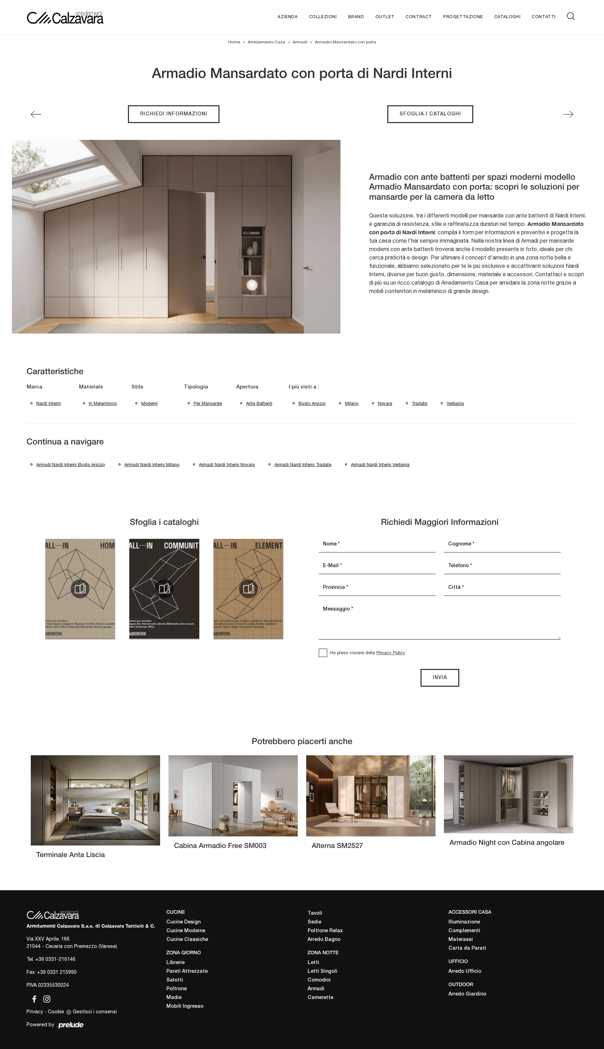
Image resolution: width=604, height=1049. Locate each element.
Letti (313, 963)
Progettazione (463, 17)
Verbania (455, 403)
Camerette (320, 998)
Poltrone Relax (325, 931)
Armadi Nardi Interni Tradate (302, 464)
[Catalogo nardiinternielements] (248, 588)
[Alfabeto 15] (568, 114)
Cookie (56, 1011)
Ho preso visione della (367, 652)
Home (234, 42)
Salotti (174, 980)
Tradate (419, 403)
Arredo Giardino (467, 994)
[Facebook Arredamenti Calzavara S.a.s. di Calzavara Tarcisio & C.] (33, 998)
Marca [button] (34, 387)
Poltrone (176, 989)
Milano (351, 403)
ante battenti (259, 403)
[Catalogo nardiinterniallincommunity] (164, 588)
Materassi (460, 939)
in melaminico (103, 403)
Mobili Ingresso (184, 1006)
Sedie (314, 922)
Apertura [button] (247, 387)
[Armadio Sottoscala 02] (36, 114)
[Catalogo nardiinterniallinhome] (80, 588)
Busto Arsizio (312, 403)
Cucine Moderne (185, 931)
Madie (173, 998)
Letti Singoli (322, 971)
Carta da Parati (467, 948)
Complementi (464, 931)
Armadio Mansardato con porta (345, 42)
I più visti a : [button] (304, 387)
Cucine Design (183, 922)
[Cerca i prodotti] (572, 16)
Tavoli (315, 913)
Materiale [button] (91, 387)
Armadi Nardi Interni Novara (227, 464)
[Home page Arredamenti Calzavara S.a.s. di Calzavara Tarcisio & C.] (88, 17)
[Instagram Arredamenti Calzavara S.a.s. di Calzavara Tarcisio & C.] (44, 998)
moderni (149, 403)
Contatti (544, 17)
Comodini (319, 980)
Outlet (385, 17)
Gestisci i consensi (95, 1011)
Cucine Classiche (187, 939)
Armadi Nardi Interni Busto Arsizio (70, 464)
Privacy (35, 1011)
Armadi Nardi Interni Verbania (380, 464)
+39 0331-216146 (55, 959)
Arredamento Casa (266, 42)
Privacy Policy (390, 652)
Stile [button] (137, 387)
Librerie (175, 963)
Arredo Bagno (324, 939)
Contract (418, 17)
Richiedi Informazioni (173, 114)
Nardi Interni (48, 403)
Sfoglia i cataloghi (430, 114)
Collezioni (323, 17)
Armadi (300, 42)
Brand (356, 17)
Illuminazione (464, 922)
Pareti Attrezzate (187, 971)
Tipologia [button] (196, 387)
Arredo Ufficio (464, 971)
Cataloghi (507, 17)
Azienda (287, 17)
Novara (385, 403)
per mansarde (208, 403)
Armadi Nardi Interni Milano (151, 464)
